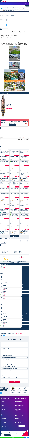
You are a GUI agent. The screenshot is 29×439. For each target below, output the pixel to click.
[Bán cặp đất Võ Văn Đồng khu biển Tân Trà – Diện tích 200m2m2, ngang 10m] (14, 184)
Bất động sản (7, 15)
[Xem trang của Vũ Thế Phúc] (20, 201)
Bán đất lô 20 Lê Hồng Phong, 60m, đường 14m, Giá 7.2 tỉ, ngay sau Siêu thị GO (14, 231)
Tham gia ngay (14, 328)
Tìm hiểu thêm (19, 333)
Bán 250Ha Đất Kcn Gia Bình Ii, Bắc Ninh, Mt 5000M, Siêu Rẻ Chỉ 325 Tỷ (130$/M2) (14, 157)
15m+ (6, 19)
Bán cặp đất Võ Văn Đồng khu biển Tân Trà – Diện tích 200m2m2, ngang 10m (14, 188)
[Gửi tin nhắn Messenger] (25, 437)
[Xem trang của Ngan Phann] (1, 191)
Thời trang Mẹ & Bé (4, 427)
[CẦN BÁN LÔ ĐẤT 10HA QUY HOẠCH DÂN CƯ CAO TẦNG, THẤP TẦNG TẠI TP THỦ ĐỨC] (24, 163)
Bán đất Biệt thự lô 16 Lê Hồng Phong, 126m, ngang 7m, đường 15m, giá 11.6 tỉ (24, 199)
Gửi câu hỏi (14, 381)
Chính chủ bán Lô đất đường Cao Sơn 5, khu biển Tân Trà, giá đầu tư (4, 231)
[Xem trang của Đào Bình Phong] (20, 223)
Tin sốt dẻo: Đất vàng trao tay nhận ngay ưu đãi (4, 210)
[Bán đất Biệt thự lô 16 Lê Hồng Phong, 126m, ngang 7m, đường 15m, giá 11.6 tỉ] (24, 195)
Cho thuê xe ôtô (3, 417)
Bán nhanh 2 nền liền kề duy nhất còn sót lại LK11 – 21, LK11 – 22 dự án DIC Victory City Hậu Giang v (4, 157)
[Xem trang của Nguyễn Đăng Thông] (10, 191)
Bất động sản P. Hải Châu (19, 401)
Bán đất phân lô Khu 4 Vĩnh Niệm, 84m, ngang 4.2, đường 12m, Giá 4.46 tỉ (24, 210)
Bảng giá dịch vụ (18, 419)
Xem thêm (14, 236)
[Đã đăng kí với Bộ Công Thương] (22, 426)
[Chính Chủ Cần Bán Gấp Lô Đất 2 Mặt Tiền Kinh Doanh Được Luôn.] (24, 216)
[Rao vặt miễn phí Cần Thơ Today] (14, 262)
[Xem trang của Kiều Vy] (1, 212)
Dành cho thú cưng (4, 426)
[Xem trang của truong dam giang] (10, 201)
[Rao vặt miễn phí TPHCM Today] (7, 261)
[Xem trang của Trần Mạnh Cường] (1, 170)
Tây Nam (7, 20)
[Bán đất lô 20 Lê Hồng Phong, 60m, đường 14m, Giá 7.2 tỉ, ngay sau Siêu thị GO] (14, 227)
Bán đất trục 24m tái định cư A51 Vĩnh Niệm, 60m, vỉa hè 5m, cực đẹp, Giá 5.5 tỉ (14, 210)
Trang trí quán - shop (4, 423)
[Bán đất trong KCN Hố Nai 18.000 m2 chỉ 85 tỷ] (14, 163)
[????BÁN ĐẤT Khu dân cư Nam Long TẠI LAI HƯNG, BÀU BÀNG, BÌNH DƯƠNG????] (14, 216)
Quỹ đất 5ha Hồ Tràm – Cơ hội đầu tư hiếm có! (4, 220)
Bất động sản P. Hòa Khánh (5, 249)
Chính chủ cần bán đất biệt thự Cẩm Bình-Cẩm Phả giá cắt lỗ (24, 231)
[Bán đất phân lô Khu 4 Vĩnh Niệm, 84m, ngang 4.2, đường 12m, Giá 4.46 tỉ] (24, 206)
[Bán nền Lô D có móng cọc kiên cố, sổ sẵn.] (4, 184)
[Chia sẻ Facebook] (6, 25)
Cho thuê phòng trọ (4, 418)
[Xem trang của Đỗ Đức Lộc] (20, 170)
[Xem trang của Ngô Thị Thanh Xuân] (10, 180)
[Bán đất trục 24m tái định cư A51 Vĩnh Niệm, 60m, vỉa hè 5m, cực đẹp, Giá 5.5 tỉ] (14, 206)
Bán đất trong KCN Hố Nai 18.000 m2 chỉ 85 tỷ (13, 167)
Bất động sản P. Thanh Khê (18, 251)
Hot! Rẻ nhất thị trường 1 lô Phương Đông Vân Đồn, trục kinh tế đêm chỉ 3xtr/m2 (14, 178)
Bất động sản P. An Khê (19, 410)
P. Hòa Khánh (3, 409)
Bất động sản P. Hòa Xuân (18, 249)
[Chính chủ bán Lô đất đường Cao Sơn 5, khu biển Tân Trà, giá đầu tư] (4, 227)
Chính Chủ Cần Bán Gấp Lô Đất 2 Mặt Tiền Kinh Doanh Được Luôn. (24, 220)
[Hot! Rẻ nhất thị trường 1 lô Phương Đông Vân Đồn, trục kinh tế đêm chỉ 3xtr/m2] (14, 174)
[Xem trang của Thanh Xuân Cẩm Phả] (20, 233)
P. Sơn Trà (3, 404)
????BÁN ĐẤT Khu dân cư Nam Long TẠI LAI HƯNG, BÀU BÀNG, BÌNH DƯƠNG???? (14, 220)
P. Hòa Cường (3, 406)
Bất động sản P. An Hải (19, 400)
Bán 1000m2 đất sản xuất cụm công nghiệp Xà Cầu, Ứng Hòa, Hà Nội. (14, 199)
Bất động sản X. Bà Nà (4, 252)
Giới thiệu (17, 417)
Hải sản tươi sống (4, 422)
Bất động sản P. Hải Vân (5, 248)
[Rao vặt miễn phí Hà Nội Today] (21, 261)
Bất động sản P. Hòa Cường (18, 248)
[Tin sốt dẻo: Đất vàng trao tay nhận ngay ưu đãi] (4, 206)
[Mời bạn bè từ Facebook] (4, 335)
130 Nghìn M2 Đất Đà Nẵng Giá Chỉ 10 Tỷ (24, 188)
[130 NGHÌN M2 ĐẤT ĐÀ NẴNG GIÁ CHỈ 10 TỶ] (24, 184)
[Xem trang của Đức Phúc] (1, 201)
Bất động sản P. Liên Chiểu (5, 250)
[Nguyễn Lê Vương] (3, 106)
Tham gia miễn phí (8, 434)
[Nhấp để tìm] (27, 1)
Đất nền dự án (12, 15)
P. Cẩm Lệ (3, 405)
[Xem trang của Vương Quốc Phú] (10, 170)
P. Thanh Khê (3, 401)
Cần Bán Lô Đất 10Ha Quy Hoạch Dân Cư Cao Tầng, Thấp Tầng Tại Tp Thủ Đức (24, 167)
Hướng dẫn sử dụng (18, 422)
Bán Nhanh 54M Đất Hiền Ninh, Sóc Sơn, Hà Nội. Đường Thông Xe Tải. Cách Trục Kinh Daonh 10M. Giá (4, 167)
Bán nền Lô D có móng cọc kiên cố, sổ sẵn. (4, 188)
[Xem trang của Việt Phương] (10, 159)
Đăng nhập (27, 137)
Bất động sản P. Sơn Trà (5, 251)
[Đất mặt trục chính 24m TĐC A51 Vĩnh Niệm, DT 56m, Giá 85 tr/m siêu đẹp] (4, 195)
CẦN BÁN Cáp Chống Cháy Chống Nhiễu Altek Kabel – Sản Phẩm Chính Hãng (17, 121)
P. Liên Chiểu (3, 410)
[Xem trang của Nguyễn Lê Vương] (1, 159)
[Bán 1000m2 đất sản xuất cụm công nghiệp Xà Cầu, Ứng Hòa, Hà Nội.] (14, 195)
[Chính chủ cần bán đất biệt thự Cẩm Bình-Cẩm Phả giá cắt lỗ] (24, 227)
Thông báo (17, 418)
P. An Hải (3, 400)
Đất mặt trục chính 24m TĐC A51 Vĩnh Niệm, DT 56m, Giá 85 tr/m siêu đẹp (4, 199)
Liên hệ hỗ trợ (17, 423)
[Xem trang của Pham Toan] (10, 223)
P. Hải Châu (3, 402)
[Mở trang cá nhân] (1, 267)
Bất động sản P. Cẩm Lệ (19, 409)
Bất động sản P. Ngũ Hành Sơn (19, 250)
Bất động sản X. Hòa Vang (18, 252)
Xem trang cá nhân (8, 108)
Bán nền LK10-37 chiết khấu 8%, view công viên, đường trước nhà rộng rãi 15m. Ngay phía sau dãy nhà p (24, 178)
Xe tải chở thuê (3, 419)
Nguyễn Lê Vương (8, 104)
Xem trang (13, 392)
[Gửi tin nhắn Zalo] (28, 437)
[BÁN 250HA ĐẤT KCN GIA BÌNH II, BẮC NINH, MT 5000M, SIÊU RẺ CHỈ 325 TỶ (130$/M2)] (14, 153)
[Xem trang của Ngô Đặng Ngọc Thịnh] (20, 191)
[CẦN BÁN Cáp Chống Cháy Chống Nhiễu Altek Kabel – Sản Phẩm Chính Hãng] (4, 123)
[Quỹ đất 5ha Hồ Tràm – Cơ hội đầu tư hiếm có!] (4, 216)
